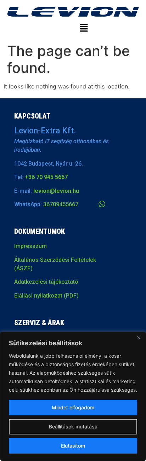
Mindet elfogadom (73, 407)
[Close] (138, 337)
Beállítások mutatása (73, 426)
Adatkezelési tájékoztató (46, 281)
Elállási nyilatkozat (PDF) (46, 295)
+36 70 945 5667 (46, 177)
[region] (73, 396)
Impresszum (30, 246)
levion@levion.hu (56, 191)
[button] (84, 28)
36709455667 (60, 204)
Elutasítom (73, 446)
